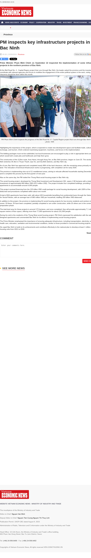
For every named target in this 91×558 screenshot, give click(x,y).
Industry (51, 22)
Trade (59, 22)
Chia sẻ (5, 59)
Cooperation (41, 22)
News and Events (12, 22)
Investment (67, 22)
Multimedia (5, 28)
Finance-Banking (80, 22)
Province (8, 34)
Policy (31, 22)
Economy (24, 22)
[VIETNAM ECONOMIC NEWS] (16, 12)
